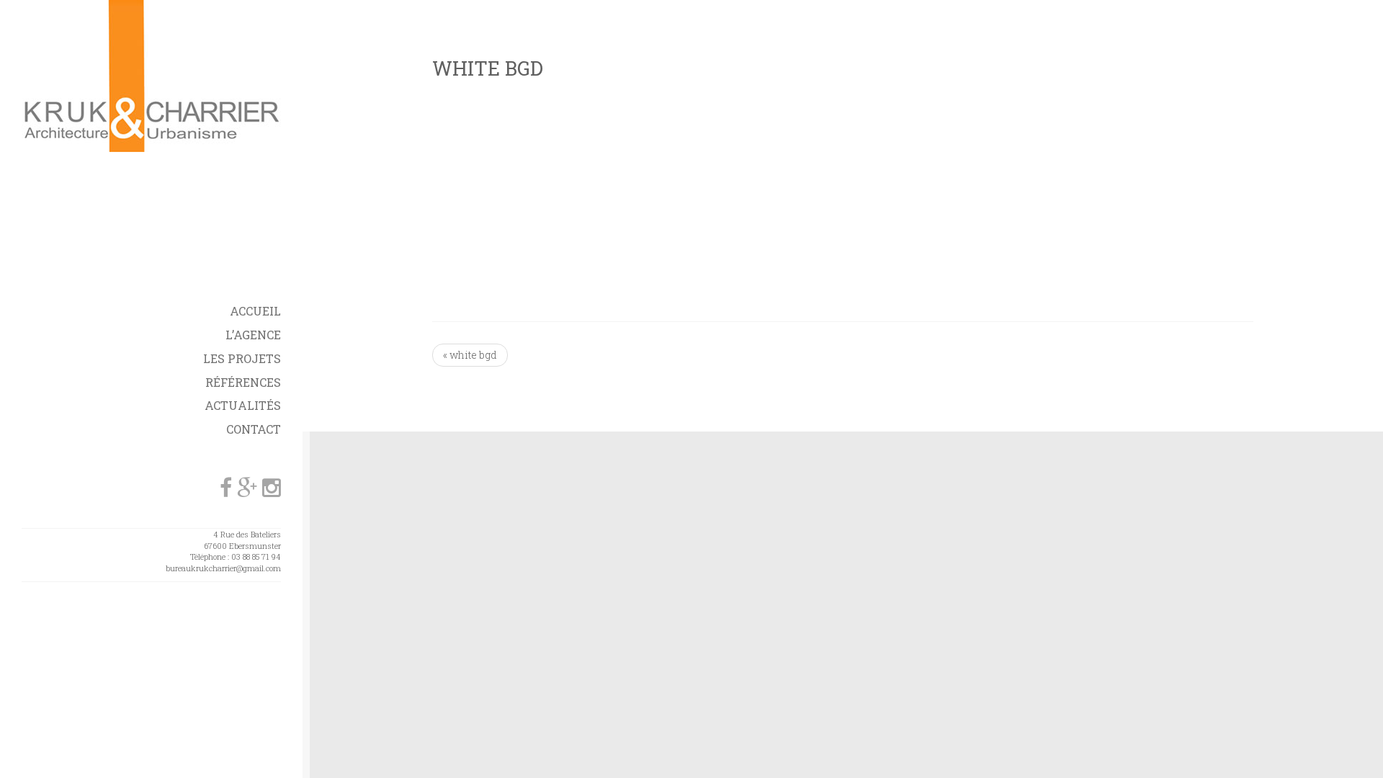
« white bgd (470, 355)
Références (243, 382)
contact (253, 429)
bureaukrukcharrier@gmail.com (223, 568)
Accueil (255, 310)
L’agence (253, 334)
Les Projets (242, 358)
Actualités (243, 405)
